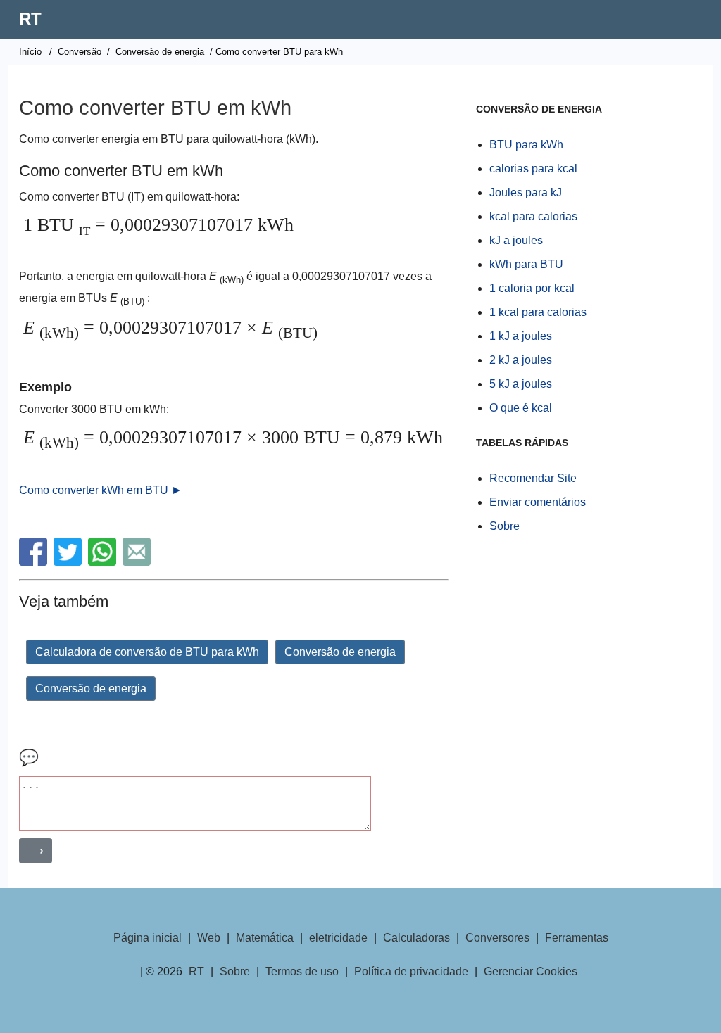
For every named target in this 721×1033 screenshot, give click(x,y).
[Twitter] (69, 562)
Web (208, 938)
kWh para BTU (526, 264)
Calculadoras (416, 938)
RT (30, 18)
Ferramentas (576, 938)
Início (30, 51)
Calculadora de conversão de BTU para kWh (147, 652)
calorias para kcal (533, 169)
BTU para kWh (526, 145)
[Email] (138, 562)
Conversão (79, 51)
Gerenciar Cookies (530, 971)
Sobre (504, 526)
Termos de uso (302, 971)
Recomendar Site (533, 478)
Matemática (265, 938)
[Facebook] (35, 562)
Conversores (497, 938)
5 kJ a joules (520, 384)
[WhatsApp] (104, 562)
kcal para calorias (533, 216)
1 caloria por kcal (532, 288)
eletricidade (338, 938)
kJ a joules (516, 240)
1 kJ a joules (520, 336)
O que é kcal (520, 408)
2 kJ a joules (520, 360)
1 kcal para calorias (538, 312)
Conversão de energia (159, 51)
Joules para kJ (525, 192)
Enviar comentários (537, 502)
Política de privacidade (411, 971)
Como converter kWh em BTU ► (100, 490)
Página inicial (147, 938)
